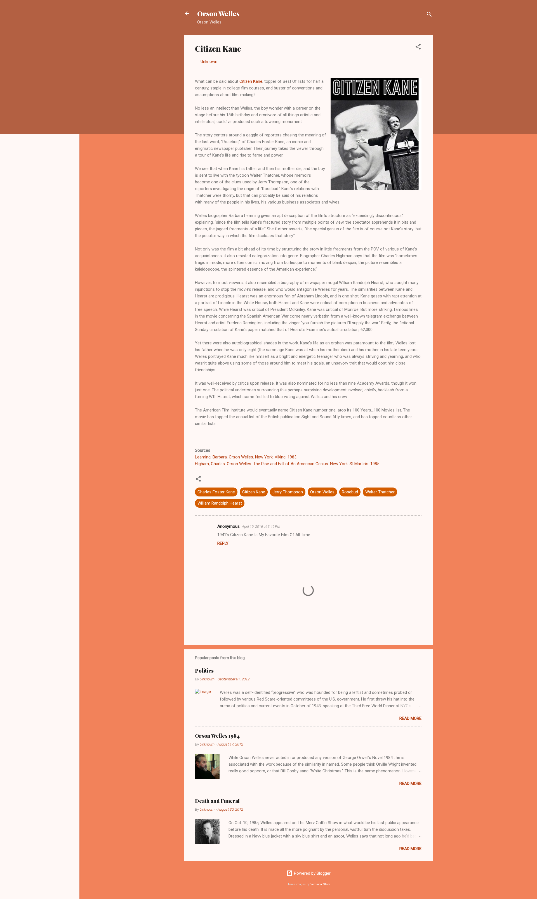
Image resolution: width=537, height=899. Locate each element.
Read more (410, 718)
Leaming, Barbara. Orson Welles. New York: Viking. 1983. (246, 457)
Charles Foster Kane (216, 492)
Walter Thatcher (380, 492)
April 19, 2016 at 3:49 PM (261, 526)
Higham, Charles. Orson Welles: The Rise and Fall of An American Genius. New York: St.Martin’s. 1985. (287, 463)
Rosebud (350, 492)
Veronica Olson (320, 884)
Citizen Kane (250, 81)
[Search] (429, 15)
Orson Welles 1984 (217, 735)
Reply (223, 543)
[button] (418, 47)
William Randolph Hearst (219, 503)
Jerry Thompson (287, 492)
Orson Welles (218, 13)
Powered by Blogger (312, 873)
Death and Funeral (217, 801)
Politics (204, 670)
